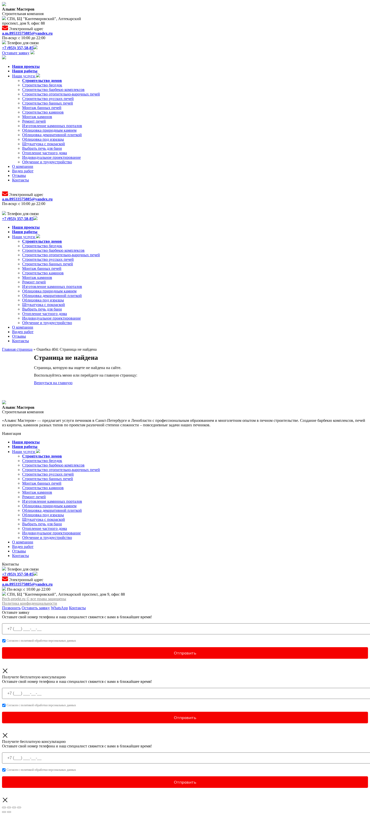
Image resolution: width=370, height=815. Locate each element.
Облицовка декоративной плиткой (52, 135)
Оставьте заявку (15, 53)
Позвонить (11, 608)
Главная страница (17, 349)
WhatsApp (59, 608)
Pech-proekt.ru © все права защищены (34, 599)
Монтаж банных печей (41, 108)
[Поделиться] (9, 807)
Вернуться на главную (53, 383)
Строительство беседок (42, 85)
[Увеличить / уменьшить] (19, 807)
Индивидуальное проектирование (51, 157)
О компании (22, 166)
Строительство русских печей (48, 98)
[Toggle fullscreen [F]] (14, 807)
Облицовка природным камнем (49, 130)
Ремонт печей (34, 121)
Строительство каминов (43, 112)
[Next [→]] (9, 812)
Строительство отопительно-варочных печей (61, 94)
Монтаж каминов (37, 117)
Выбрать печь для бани (42, 148)
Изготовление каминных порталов (52, 126)
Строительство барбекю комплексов (53, 89)
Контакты (20, 180)
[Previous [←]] (4, 812)
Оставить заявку (36, 608)
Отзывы (19, 175)
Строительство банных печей (47, 103)
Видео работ (22, 171)
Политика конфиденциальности (29, 603)
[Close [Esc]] (4, 807)
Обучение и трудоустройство (47, 162)
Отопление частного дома (44, 153)
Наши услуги (24, 76)
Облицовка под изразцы (43, 139)
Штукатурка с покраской (43, 144)
